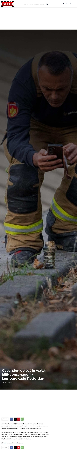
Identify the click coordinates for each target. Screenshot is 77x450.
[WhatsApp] (22, 419)
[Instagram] (70, 3)
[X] (15, 419)
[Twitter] (67, 3)
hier (5, 443)
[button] (47, 4)
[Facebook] (63, 3)
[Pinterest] (18, 419)
